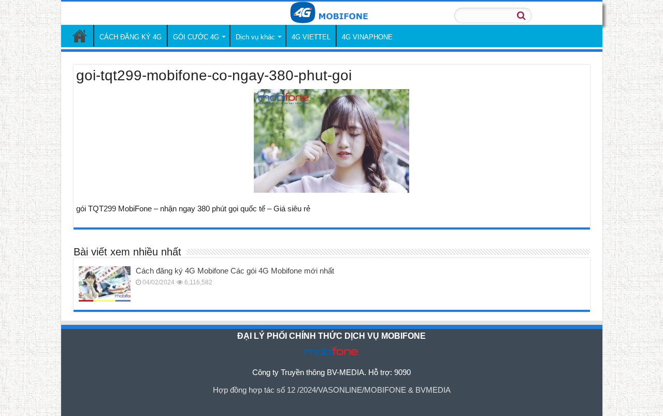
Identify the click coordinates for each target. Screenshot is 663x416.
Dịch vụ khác (255, 37)
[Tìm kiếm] (521, 15)
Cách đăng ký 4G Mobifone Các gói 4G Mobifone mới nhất (235, 270)
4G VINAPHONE (367, 37)
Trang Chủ (79, 36)
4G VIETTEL (311, 37)
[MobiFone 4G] (331, 13)
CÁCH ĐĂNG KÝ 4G (130, 37)
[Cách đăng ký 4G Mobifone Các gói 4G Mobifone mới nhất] (105, 284)
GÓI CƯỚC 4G (196, 37)
